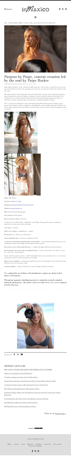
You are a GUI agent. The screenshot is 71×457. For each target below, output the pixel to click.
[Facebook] (59, 9)
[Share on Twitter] (18, 354)
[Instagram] (66, 9)
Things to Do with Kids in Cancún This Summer (18, 373)
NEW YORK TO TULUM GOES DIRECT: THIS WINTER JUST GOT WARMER (28, 369)
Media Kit (30, 444)
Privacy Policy (57, 444)
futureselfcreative (28, 205)
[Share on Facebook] (14, 354)
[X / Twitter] (63, 9)
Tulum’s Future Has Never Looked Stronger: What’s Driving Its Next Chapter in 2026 (30, 381)
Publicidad (39, 444)
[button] (35, 17)
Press (23, 444)
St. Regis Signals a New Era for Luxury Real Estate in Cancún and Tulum (26, 398)
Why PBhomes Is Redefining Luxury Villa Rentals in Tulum (21, 389)
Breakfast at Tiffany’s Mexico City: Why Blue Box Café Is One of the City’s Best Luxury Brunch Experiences (32, 394)
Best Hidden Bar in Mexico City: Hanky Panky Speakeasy (21, 402)
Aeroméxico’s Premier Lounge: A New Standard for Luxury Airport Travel (26, 385)
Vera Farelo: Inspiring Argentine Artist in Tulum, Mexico (21, 377)
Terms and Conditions (35, 446)
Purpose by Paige (16, 201)
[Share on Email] (21, 354)
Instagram (60, 414)
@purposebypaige (16, 205)
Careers (16, 444)
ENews (10, 444)
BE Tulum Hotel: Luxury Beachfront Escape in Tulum (20, 406)
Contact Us (47, 444)
